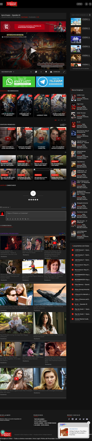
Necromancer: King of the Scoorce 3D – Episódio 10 (82, 270)
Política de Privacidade (48, 438)
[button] (55, 120)
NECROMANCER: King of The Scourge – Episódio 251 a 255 (82, 274)
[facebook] (69, 419)
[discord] (72, 419)
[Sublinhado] (13, 219)
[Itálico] (10, 219)
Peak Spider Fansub (50, 423)
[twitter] (76, 419)
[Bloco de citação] (23, 219)
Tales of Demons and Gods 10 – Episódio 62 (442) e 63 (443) (82, 299)
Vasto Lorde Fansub (40, 421)
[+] (28, 219)
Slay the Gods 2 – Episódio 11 (82, 314)
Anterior (31, 71)
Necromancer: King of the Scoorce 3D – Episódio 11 (82, 265)
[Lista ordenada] (18, 219)
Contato (58, 438)
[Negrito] (7, 219)
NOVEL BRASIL (45, 425)
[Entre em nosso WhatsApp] (19, 82)
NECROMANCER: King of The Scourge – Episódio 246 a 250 (82, 279)
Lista (36, 71)
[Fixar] (15, 219)
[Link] (25, 219)
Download (55, 71)
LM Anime (37, 425)
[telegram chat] (83, 419)
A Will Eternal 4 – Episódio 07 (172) (82, 250)
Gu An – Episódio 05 (81, 304)
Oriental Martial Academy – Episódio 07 (82, 319)
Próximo (41, 71)
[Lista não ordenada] (20, 219)
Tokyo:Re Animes (39, 419)
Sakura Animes (38, 423)
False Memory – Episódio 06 (82, 284)
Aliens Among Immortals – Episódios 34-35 (82, 289)
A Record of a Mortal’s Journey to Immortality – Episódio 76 (82, 294)
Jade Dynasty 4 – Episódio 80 (82, 260)
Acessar (63, 207)
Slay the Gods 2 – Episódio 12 (82, 309)
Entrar (79, 4)
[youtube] (87, 419)
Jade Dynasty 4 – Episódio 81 (82, 255)
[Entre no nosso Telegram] (50, 82)
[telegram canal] (80, 419)
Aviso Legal (36, 438)
